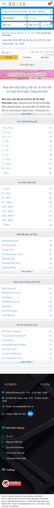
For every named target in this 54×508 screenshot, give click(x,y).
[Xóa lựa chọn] (51, 18)
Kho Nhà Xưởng (27, 311)
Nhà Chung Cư (27, 288)
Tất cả (49, 51)
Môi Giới (45, 57)
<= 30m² (27, 189)
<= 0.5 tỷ (27, 132)
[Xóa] (51, 11)
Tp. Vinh (32, 18)
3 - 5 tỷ (27, 150)
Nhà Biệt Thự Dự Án (27, 293)
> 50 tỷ (27, 173)
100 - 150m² (27, 207)
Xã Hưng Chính (27, 245)
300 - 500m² (27, 220)
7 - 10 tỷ (27, 159)
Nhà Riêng (27, 297)
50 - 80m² (27, 198)
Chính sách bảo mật (14, 453)
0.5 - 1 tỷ (27, 137)
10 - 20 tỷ (27, 164)
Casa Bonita (27, 340)
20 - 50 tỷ (27, 168)
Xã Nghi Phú (27, 250)
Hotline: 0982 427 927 (15, 414)
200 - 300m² (27, 216)
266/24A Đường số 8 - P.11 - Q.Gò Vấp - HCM (26, 392)
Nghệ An (20, 33)
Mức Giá (6, 24)
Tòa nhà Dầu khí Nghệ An (27, 336)
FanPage (10, 470)
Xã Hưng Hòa (27, 258)
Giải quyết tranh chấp (15, 458)
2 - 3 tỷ (27, 146)
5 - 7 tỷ (27, 155)
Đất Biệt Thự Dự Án (27, 302)
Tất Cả (9, 57)
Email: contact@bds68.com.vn (19, 406)
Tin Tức (9, 436)
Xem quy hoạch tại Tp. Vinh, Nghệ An (27, 74)
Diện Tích (33, 24)
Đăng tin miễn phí (13, 442)
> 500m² (27, 225)
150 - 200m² (27, 211)
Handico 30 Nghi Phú (27, 353)
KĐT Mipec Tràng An (27, 331)
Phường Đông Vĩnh (27, 263)
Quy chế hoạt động (14, 447)
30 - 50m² (27, 193)
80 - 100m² (27, 202)
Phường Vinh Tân (27, 241)
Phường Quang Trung (27, 254)
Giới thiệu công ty (15, 428)
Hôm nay (36, 51)
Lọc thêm (46, 24)
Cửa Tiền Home (27, 349)
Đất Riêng (27, 306)
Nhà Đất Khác (27, 315)
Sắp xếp (5, 52)
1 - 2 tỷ (27, 141)
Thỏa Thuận (27, 128)
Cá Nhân (27, 57)
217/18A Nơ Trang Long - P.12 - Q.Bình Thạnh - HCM (25, 399)
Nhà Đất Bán (8, 18)
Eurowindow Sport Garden (27, 344)
